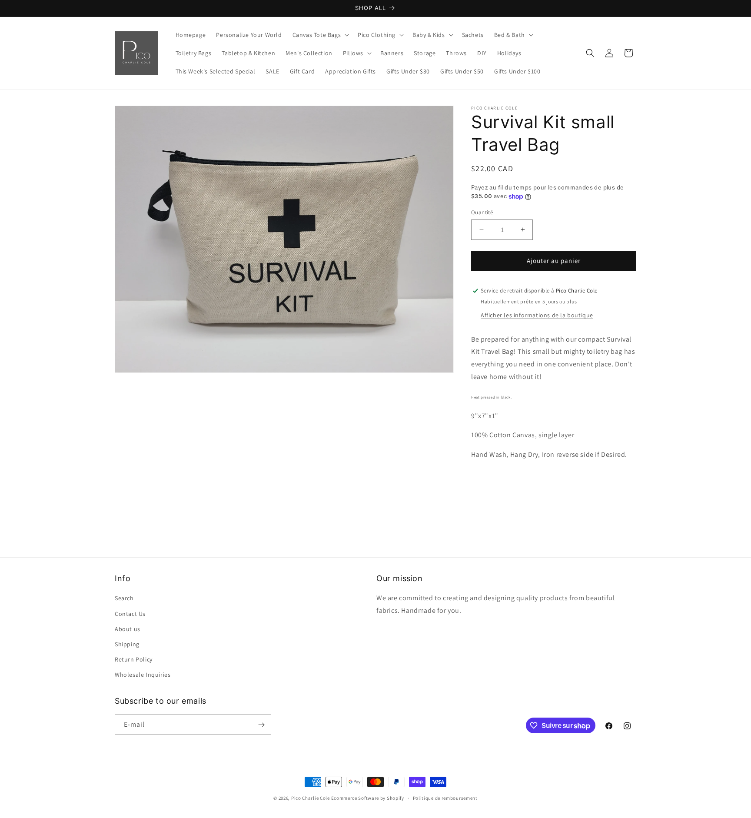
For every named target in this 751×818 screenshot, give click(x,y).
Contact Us (130, 614)
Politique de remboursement (445, 798)
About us (127, 629)
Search (124, 598)
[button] (320, 35)
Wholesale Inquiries (142, 674)
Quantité (482, 212)
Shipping (127, 644)
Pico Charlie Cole (310, 798)
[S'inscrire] (261, 725)
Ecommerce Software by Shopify (367, 798)
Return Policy (134, 659)
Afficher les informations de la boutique (537, 315)
